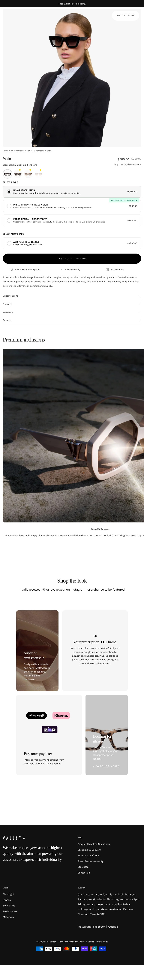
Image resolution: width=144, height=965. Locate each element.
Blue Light (8, 894)
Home (5, 151)
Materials (8, 917)
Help (80, 837)
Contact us (84, 872)
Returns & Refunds (89, 855)
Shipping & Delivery (89, 849)
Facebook (99, 926)
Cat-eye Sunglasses (35, 151)
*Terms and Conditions (68, 942)
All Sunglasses (17, 151)
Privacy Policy (102, 942)
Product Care (10, 911)
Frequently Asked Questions (94, 844)
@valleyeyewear (53, 589)
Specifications (10, 295)
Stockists (83, 866)
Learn (5, 887)
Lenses (7, 900)
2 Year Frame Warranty (90, 861)
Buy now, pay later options (127, 164)
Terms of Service (87, 942)
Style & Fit (9, 905)
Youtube (112, 926)
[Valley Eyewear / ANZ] (19, 17)
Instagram (84, 926)
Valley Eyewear (49, 942)
